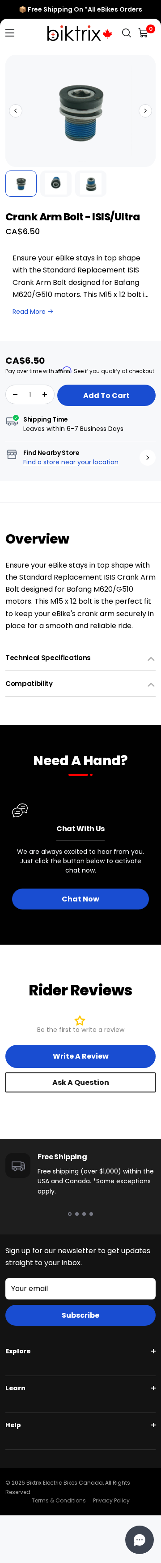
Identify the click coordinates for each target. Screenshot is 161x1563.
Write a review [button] (81, 1056)
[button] (15, 111)
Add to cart (106, 395)
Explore (18, 1351)
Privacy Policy (111, 1500)
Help (13, 1425)
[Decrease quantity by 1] (15, 394)
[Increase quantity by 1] (44, 394)
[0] (144, 33)
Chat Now (80, 899)
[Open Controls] (139, 1540)
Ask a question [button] (80, 1082)
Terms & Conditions (59, 1500)
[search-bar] (126, 33)
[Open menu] (9, 33)
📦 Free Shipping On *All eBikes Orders (80, 9)
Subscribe (80, 1315)
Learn (15, 1388)
